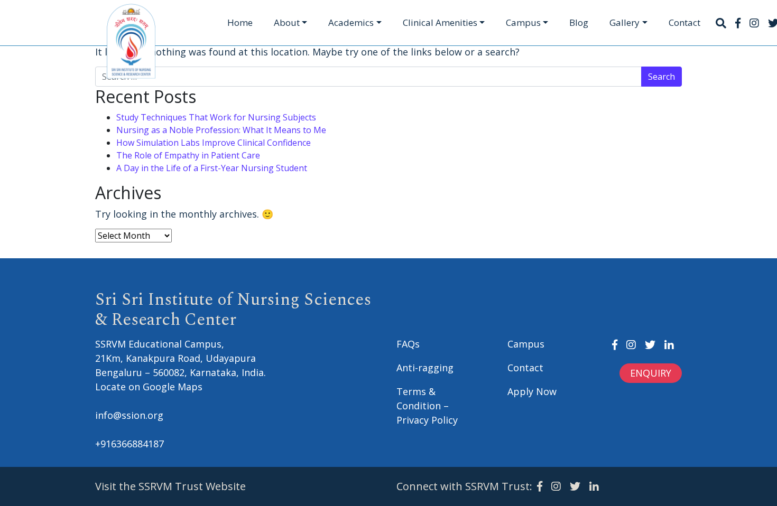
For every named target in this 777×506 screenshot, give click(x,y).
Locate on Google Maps (148, 386)
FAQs (408, 344)
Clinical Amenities (440, 22)
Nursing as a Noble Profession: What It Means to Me (221, 130)
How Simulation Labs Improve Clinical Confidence (213, 142)
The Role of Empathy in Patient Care (188, 155)
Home (240, 22)
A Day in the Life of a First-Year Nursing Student (211, 168)
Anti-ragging (425, 367)
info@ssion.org (129, 415)
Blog (578, 22)
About (287, 22)
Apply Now (532, 391)
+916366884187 (129, 443)
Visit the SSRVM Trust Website (170, 486)
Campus (523, 22)
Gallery (624, 22)
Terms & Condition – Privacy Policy (427, 405)
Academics (351, 22)
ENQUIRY (650, 373)
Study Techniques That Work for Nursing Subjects (216, 117)
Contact (684, 22)
